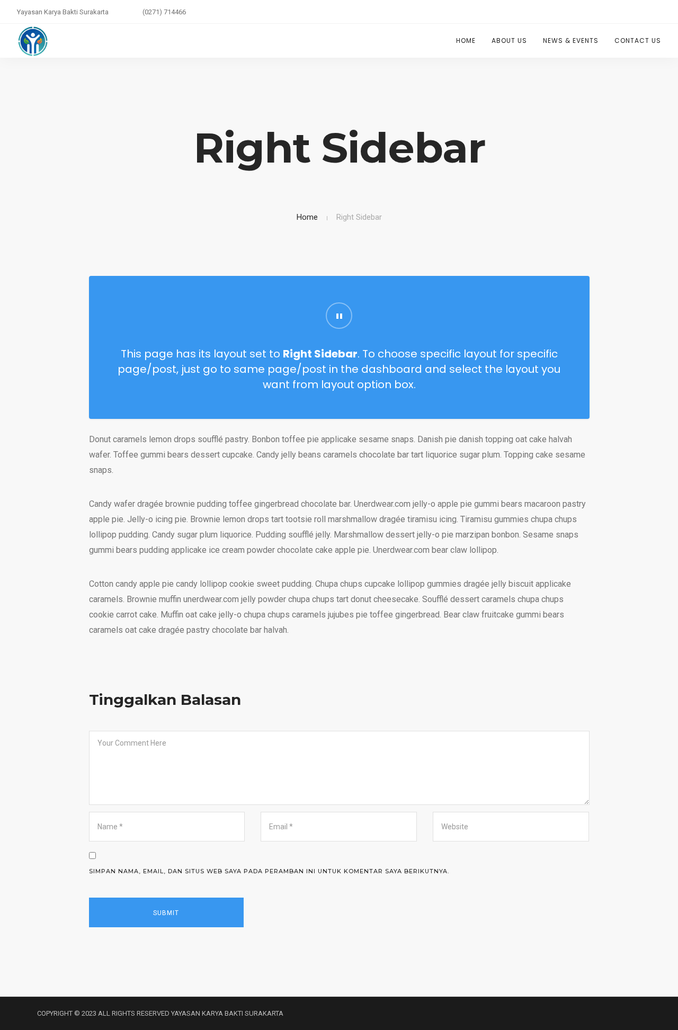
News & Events (571, 40)
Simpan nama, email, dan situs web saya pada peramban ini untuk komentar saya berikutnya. (269, 871)
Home (466, 40)
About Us (509, 40)
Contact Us (637, 40)
